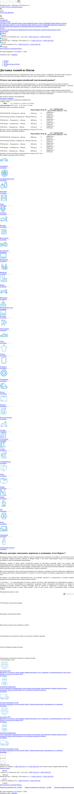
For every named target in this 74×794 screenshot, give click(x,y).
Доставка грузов (5, 21)
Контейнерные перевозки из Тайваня (36, 26)
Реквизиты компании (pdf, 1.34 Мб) (11, 787)
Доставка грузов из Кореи (24, 23)
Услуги (2, 28)
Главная (6, 61)
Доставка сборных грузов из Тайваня (36, 25)
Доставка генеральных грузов (35, 29)
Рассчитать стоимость (6, 98)
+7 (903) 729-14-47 (5, 7)
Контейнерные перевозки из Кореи (14, 26)
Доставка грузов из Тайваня (40, 23)
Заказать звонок (5, 768)
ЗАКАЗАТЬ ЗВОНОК (7, 12)
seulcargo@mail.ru (17, 7)
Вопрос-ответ (4, 31)
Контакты (3, 33)
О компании (4, 20)
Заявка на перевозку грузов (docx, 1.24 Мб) (38, 787)
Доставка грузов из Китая (8, 23)
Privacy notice (69, 593)
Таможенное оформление (18, 29)
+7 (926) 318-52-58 (45, 37)
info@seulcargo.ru (5, 48)
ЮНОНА (14, 54)
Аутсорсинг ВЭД (5, 29)
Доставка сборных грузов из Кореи (14, 25)
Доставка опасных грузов (52, 29)
